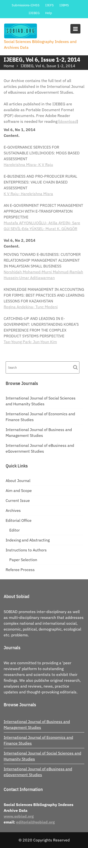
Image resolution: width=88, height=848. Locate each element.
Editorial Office (19, 520)
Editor (14, 530)
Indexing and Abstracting (28, 540)
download (68, 121)
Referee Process (20, 569)
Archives (13, 510)
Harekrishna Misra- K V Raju (28, 164)
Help (48, 13)
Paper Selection (23, 559)
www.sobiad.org (19, 816)
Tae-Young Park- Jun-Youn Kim (30, 341)
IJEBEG (34, 13)
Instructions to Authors (26, 550)
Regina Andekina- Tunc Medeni (31, 306)
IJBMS (64, 5)
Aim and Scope (19, 490)
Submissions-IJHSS (26, 5)
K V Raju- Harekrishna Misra (28, 193)
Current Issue (18, 500)
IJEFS (49, 5)
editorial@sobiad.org (35, 822)
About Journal (18, 480)
